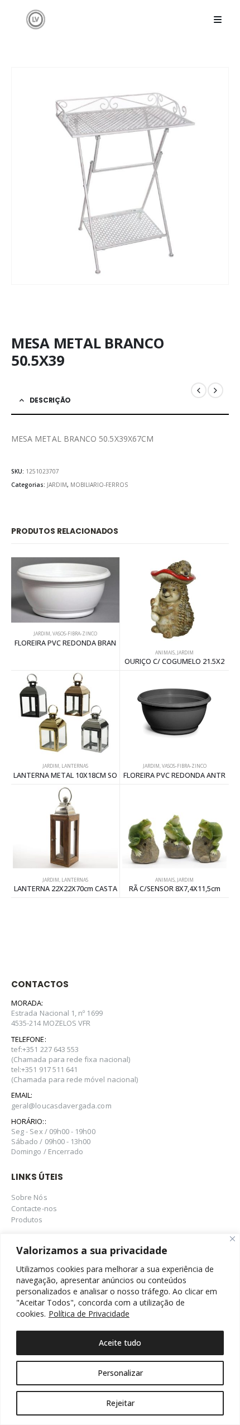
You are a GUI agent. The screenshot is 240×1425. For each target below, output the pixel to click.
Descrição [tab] (50, 400)
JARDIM (57, 485)
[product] (65, 590)
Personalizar (120, 1372)
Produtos (27, 1219)
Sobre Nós (29, 1197)
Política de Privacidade (89, 1313)
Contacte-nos (34, 1208)
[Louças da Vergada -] (35, 19)
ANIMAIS (165, 652)
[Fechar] (232, 1238)
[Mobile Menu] (218, 19)
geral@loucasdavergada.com (61, 1106)
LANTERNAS (74, 766)
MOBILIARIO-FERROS (99, 485)
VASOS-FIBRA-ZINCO (74, 633)
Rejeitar (120, 1403)
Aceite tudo (120, 1342)
